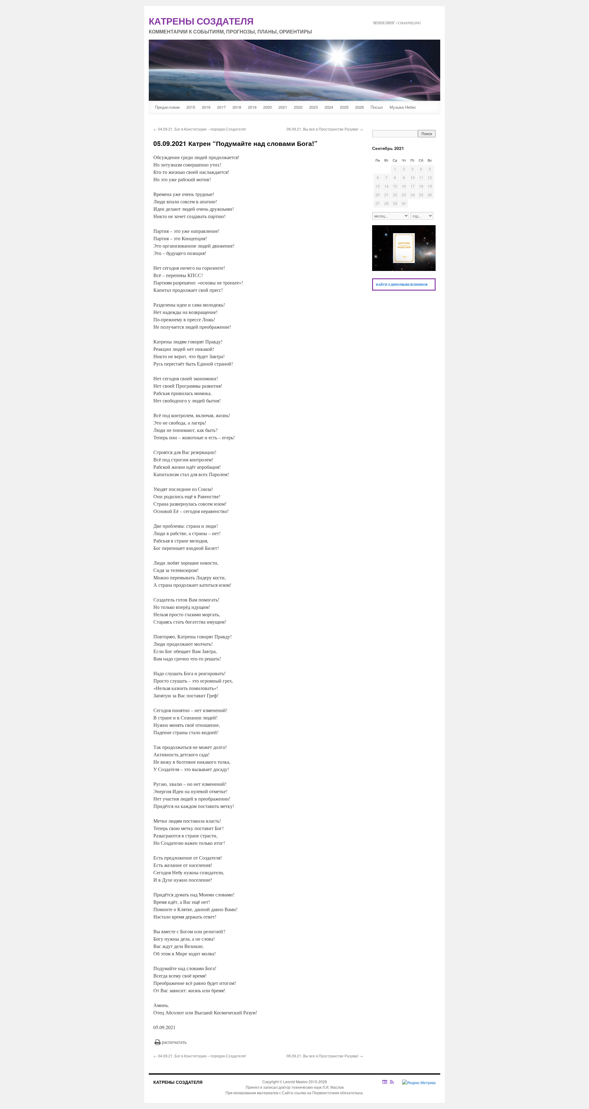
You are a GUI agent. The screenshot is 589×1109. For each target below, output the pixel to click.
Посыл (377, 107)
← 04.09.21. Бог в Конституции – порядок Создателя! (199, 128)
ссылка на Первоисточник (316, 1092)
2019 (252, 107)
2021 (283, 107)
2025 (344, 107)
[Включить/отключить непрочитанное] (385, 1081)
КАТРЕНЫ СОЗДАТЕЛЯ (177, 1082)
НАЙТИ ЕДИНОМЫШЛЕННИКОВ (402, 284)
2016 (206, 107)
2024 (329, 107)
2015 (191, 107)
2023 (313, 107)
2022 (298, 107)
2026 (359, 107)
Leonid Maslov (295, 1081)
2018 (237, 107)
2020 (267, 107)
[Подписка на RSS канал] (395, 1082)
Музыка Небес (403, 107)
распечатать (174, 1042)
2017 (221, 107)
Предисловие (167, 107)
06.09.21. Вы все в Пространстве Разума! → (325, 128)
